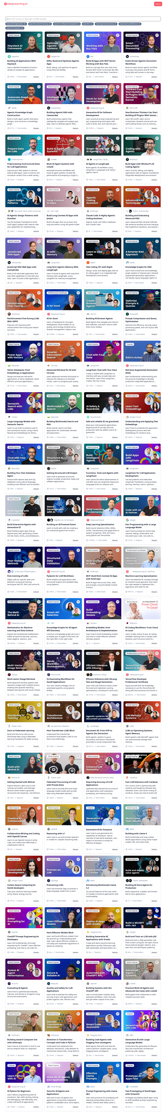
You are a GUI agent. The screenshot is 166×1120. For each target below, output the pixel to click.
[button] (39, 35)
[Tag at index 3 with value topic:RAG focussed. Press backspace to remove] (91, 24)
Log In (158, 4)
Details (36, 77)
